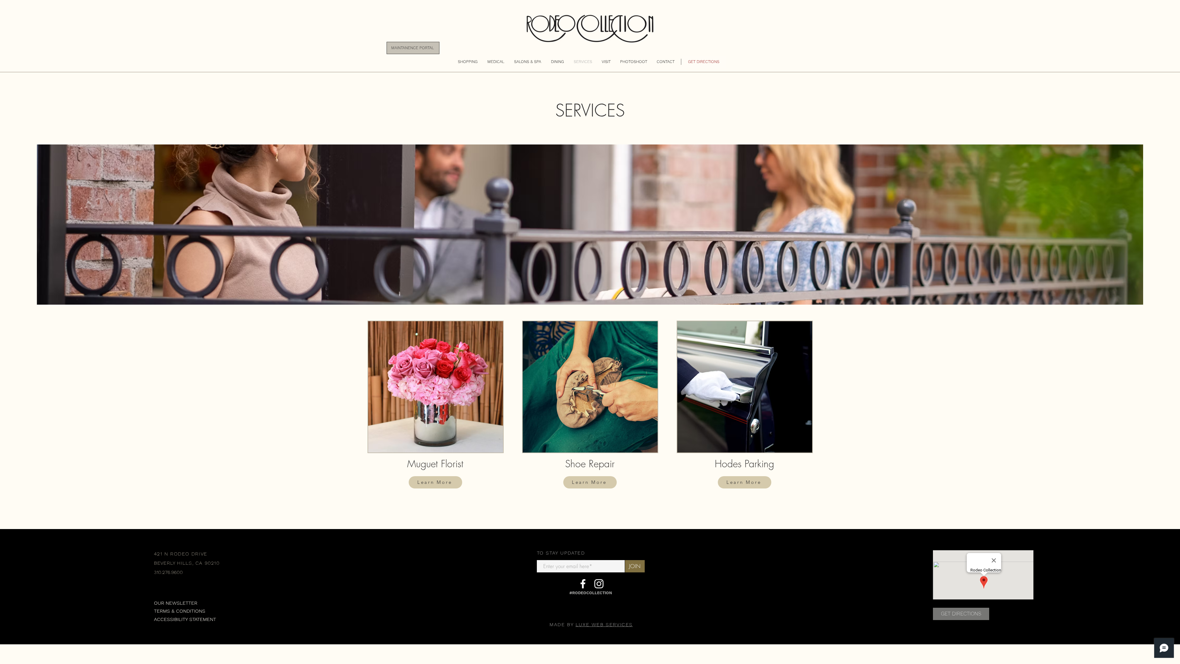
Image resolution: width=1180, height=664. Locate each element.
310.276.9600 (168, 572)
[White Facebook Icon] (583, 584)
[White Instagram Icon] (599, 584)
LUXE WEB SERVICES (604, 624)
